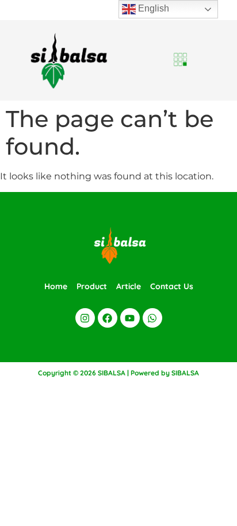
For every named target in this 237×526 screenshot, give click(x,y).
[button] (180, 60)
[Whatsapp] (152, 318)
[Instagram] (85, 318)
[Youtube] (130, 318)
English (152, 8)
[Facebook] (107, 318)
